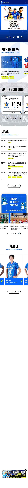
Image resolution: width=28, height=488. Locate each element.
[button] (25, 2)
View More (14, 118)
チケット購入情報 (12, 112)
